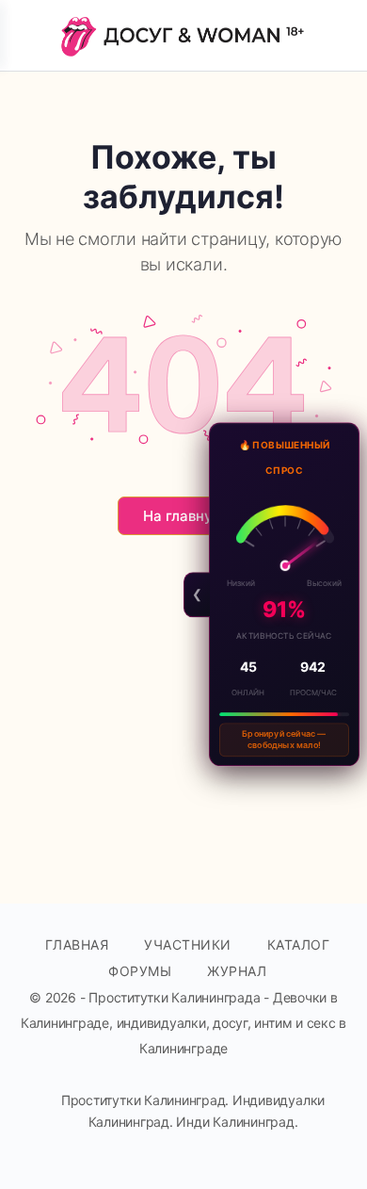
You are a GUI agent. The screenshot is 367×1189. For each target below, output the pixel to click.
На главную (183, 516)
